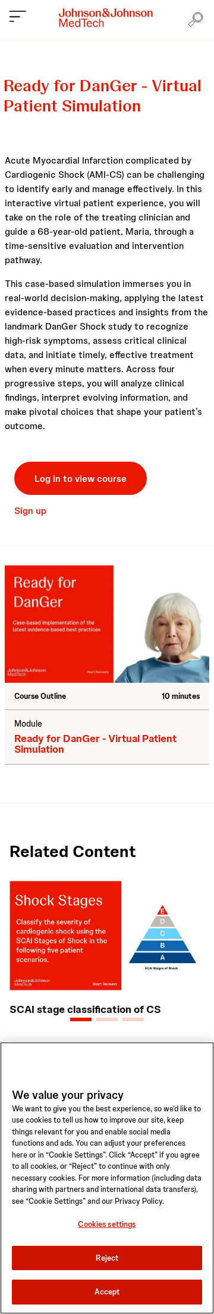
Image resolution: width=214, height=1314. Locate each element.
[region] (107, 1178)
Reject (107, 1258)
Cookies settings (107, 1224)
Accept (107, 1292)
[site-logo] (106, 17)
